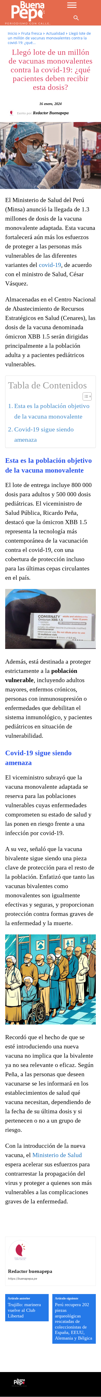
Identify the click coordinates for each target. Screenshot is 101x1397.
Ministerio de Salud (57, 1155)
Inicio (12, 33)
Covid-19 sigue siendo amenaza (44, 434)
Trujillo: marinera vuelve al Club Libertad (24, 1310)
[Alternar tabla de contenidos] (84, 396)
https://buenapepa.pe (22, 1278)
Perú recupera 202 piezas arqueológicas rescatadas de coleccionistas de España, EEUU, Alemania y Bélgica (73, 1321)
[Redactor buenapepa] (12, 113)
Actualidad (55, 33)
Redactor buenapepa (51, 113)
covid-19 (50, 265)
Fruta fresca (31, 33)
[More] (82, 1222)
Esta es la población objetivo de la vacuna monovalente (52, 411)
